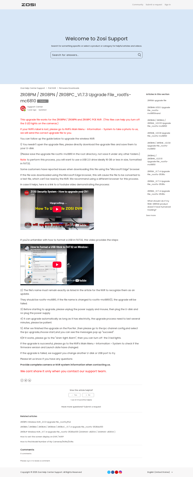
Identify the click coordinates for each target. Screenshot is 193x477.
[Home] (28, 4)
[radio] (74, 395)
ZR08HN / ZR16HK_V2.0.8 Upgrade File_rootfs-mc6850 (158, 145)
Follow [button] (43, 101)
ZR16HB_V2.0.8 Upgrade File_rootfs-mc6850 (158, 134)
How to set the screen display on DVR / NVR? (42, 436)
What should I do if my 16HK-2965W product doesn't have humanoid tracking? (159, 205)
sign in (29, 461)
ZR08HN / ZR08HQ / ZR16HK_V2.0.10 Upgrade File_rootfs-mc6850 (159, 123)
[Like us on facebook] (112, 472)
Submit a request (154, 4)
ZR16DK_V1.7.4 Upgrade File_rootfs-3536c (158, 192)
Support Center (35, 106)
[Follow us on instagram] (120, 472)
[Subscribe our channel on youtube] (116, 472)
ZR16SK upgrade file (156, 100)
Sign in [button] (168, 4)
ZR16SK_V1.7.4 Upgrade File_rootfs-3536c (158, 173)
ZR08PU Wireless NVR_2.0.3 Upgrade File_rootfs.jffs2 (45, 422)
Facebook (22, 380)
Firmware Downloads (69, 88)
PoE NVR (52, 88)
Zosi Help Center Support (32, 88)
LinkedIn (29, 380)
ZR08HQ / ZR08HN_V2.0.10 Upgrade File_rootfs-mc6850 (157, 160)
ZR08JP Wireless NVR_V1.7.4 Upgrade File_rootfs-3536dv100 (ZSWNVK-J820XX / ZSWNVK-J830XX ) (67, 431)
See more (151, 215)
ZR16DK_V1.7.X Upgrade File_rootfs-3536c (158, 183)
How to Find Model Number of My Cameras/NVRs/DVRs (46, 441)
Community (137, 4)
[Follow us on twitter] (109, 472)
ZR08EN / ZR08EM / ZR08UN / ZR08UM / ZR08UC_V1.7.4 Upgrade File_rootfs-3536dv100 (61, 426)
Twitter (25, 380)
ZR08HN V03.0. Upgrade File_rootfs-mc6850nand (158, 110)
